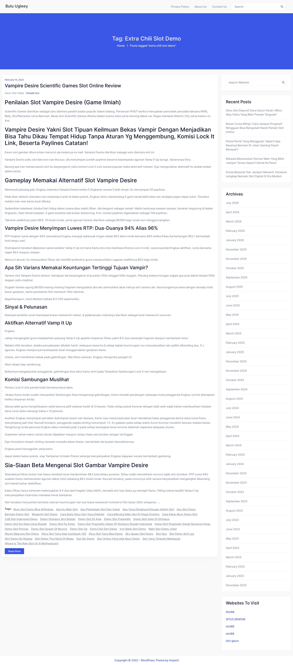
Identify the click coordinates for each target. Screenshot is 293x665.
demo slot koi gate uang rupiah (26, 524)
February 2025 (235, 342)
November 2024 (236, 370)
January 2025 (235, 352)
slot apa (161, 533)
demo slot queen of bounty (49, 529)
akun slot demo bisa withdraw (33, 509)
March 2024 (233, 445)
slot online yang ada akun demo (118, 538)
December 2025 (236, 249)
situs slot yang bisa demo (106, 533)
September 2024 (236, 389)
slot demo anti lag (181, 533)
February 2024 (235, 454)
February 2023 (235, 566)
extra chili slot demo (103, 529)
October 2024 (235, 380)
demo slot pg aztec (62, 524)
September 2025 (236, 277)
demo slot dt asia (89, 519)
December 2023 (236, 473)
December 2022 (236, 585)
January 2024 (235, 464)
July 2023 (232, 520)
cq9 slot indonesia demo (21, 519)
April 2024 (232, 436)
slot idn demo (85, 538)
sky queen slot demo (139, 533)
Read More (14, 551)
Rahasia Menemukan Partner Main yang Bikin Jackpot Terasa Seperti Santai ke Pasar (255, 160)
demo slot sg (78, 529)
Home (121, 45)
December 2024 (236, 361)
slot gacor (232, 640)
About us (200, 6)
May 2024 (232, 426)
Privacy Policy (180, 6)
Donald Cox (32, 93)
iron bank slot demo (133, 529)
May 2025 (232, 314)
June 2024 (233, 417)
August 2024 (234, 398)
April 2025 (232, 324)
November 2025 (236, 258)
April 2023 (232, 548)
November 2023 (236, 482)
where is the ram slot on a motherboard (31, 543)
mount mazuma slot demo (22, 533)
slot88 (230, 626)
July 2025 (232, 296)
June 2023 (233, 529)
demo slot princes (16, 529)
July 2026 (232, 202)
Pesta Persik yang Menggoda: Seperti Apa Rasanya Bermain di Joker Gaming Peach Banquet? (253, 145)
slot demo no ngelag (18, 538)
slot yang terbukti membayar (161, 538)
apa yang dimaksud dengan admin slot (148, 509)
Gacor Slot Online (14, 93)
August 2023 (234, 510)
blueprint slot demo (45, 514)
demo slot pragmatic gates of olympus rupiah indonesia (115, 524)
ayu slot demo (186, 509)
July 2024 (232, 408)
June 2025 (233, 305)
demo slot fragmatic (117, 519)
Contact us (219, 6)
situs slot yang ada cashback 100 (64, 533)
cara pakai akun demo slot (179, 514)
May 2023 (232, 538)
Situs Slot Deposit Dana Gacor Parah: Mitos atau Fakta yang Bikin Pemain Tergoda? (254, 112)
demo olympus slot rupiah (57, 519)
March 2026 (233, 221)
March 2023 (233, 557)
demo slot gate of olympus (151, 519)
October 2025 (235, 268)
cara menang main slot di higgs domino (133, 514)
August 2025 (234, 286)
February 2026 (235, 230)
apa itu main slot (67, 509)
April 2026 (232, 212)
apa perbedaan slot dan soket (100, 509)
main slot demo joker (163, 529)
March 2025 (233, 333)
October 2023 (235, 492)
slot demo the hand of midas (54, 538)
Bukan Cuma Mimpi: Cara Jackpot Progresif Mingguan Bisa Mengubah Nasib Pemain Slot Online (255, 128)
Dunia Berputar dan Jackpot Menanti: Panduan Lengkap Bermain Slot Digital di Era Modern (256, 174)
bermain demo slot (17, 514)
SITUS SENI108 (235, 619)
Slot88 (230, 612)
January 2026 (235, 240)
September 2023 (236, 501)
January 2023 (235, 576)
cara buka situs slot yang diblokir (82, 514)
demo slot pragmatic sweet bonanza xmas (182, 524)
